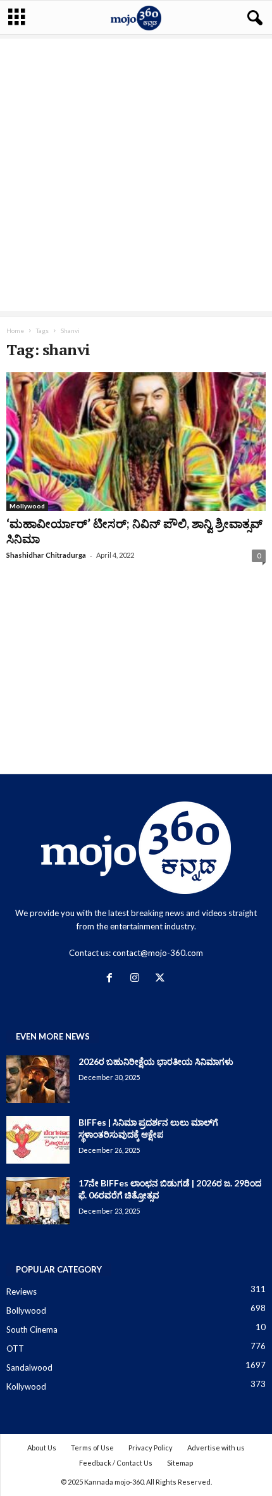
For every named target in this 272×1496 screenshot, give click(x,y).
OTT (15, 1348)
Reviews (21, 1291)
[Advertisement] (136, 175)
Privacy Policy (150, 1447)
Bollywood (26, 1310)
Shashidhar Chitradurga (46, 555)
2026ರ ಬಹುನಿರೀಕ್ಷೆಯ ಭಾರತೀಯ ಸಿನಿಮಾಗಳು (155, 1061)
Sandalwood (29, 1367)
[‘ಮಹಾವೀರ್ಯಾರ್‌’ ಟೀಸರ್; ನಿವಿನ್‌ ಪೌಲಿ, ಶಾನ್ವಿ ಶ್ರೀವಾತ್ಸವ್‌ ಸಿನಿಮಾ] (136, 441)
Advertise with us (216, 1447)
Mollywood (27, 506)
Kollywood (26, 1386)
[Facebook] (112, 978)
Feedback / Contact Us (115, 1463)
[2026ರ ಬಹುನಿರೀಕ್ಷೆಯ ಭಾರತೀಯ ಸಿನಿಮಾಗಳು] (38, 1079)
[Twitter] (161, 978)
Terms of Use (92, 1447)
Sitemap (180, 1463)
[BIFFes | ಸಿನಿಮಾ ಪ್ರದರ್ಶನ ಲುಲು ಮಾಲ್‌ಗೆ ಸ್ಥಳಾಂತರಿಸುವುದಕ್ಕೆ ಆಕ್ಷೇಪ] (38, 1140)
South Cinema (32, 1329)
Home (15, 330)
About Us (41, 1447)
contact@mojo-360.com (158, 953)
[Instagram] (137, 978)
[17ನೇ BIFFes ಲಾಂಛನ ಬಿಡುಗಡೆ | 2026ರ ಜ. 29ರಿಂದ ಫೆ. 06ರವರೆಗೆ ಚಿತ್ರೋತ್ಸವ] (38, 1200)
